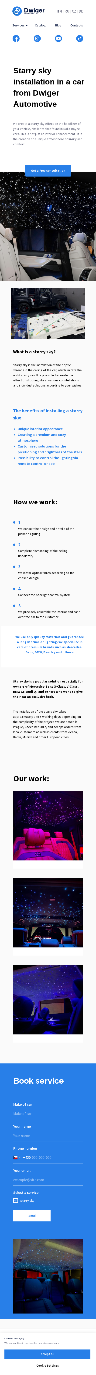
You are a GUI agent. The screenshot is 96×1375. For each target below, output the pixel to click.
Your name (22, 1126)
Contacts (76, 25)
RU (67, 11)
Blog (58, 25)
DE (81, 11)
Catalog (40, 25)
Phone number (25, 1148)
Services (18, 25)
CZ (74, 11)
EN (59, 11)
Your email (22, 1170)
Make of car (22, 1104)
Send (32, 1216)
